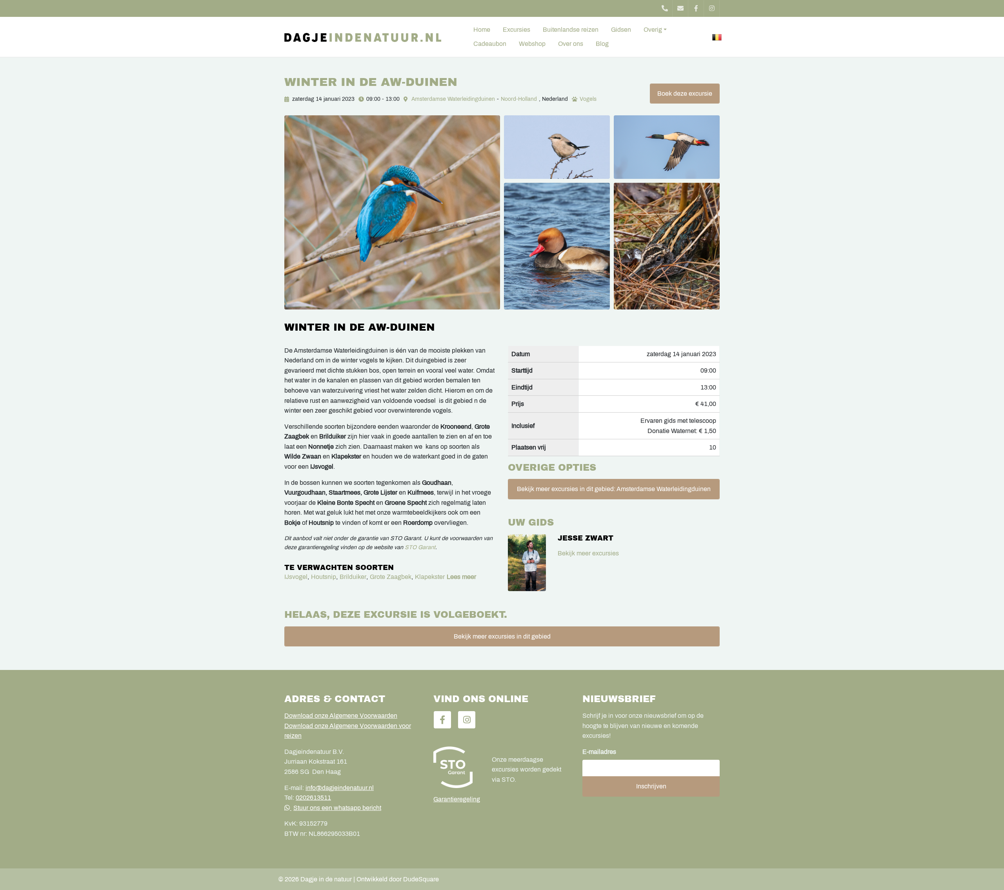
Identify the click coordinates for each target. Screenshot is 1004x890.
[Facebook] (696, 8)
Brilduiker (353, 576)
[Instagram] (712, 8)
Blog (602, 43)
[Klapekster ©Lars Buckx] (557, 147)
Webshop (532, 43)
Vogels (588, 99)
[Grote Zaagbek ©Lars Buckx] (667, 147)
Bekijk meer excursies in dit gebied (502, 636)
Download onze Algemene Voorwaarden (340, 715)
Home (481, 29)
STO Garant (420, 547)
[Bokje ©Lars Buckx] (667, 246)
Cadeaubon (489, 43)
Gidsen (621, 29)
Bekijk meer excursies (588, 553)
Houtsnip (323, 576)
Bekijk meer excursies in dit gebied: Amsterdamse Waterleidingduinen (614, 489)
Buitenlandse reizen (570, 29)
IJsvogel (295, 576)
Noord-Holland (519, 99)
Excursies (516, 29)
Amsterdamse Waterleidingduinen (453, 99)
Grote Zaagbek (390, 576)
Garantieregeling (456, 799)
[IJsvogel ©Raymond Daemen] (392, 212)
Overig (653, 29)
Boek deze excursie (684, 93)
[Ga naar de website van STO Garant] (456, 767)
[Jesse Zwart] (527, 562)
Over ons (570, 43)
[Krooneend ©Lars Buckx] (557, 246)
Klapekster (430, 576)
